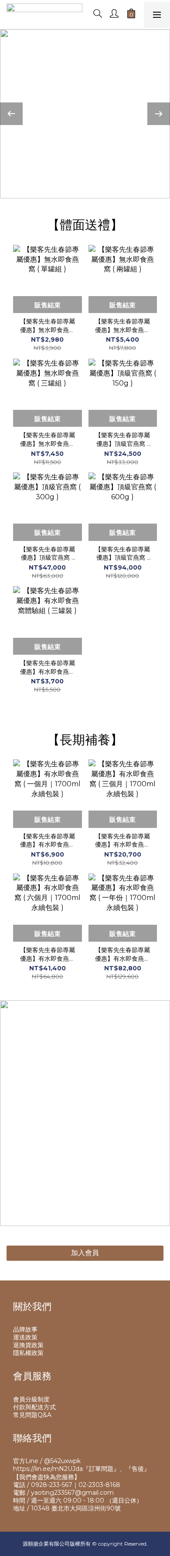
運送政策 (25, 1337)
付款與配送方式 (34, 1407)
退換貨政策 (28, 1345)
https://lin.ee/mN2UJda (48, 1469)
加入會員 (85, 1253)
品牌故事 (25, 1329)
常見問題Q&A (32, 1415)
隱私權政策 (28, 1353)
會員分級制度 (31, 1399)
